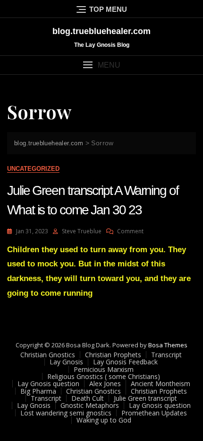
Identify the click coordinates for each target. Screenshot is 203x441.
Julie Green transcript (145, 398)
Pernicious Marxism (104, 369)
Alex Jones (105, 383)
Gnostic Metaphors (89, 405)
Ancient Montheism (160, 383)
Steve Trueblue (82, 231)
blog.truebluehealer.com (101, 31)
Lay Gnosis (66, 361)
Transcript (166, 354)
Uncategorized (33, 168)
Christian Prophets (113, 354)
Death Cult (87, 398)
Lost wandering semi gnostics (65, 412)
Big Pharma (38, 391)
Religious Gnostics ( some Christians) (103, 376)
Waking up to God (103, 419)
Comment (130, 231)
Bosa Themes (167, 345)
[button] (101, 65)
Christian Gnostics (47, 354)
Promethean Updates (154, 412)
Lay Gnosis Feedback (125, 361)
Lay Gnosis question (48, 383)
